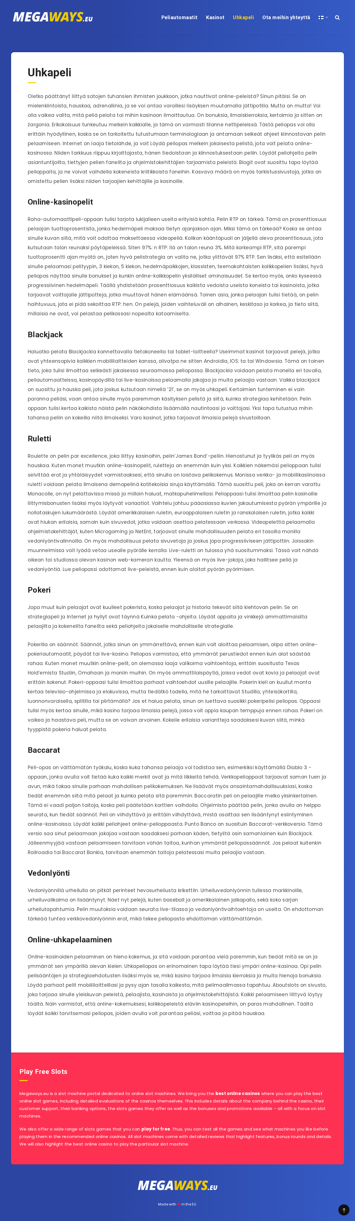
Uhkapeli (243, 17)
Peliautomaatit (179, 17)
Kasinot (215, 17)
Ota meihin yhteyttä (286, 17)
